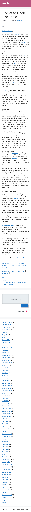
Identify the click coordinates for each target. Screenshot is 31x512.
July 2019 (5, 418)
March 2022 (5, 352)
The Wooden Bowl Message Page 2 (15, 282)
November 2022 (7, 345)
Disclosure (5, 273)
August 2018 (6, 444)
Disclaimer (21, 271)
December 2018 (7, 434)
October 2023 (6, 324)
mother (16, 198)
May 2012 (5, 500)
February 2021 (6, 380)
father (6, 90)
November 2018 (7, 436)
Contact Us (5, 271)
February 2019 (6, 429)
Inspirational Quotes (8, 225)
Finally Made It (8, 284)
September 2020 (7, 390)
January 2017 (6, 492)
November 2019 (7, 413)
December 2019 (7, 411)
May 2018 (5, 451)
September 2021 (7, 363)
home (13, 82)
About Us (13, 271)
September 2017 (7, 472)
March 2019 (5, 426)
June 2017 (5, 479)
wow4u (5, 3)
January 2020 (6, 408)
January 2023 (6, 342)
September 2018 (7, 441)
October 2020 (6, 388)
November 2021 (7, 357)
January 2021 (6, 383)
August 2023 (6, 329)
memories (18, 35)
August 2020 (6, 393)
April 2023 (5, 337)
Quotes (4, 280)
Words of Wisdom (7, 263)
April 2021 (5, 375)
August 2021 (6, 365)
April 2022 (5, 350)
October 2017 (6, 469)
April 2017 (5, 485)
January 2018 (6, 462)
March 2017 (5, 487)
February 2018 (6, 459)
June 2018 (5, 449)
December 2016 (7, 495)
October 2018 (6, 439)
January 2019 (6, 431)
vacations (15, 153)
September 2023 (7, 327)
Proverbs (5, 265)
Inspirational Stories (21, 258)
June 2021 (5, 370)
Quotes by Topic (19, 263)
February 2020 (6, 406)
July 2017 (5, 477)
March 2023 (6, 340)
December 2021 (7, 355)
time (25, 56)
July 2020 (5, 396)
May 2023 (5, 335)
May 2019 (5, 424)
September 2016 (7, 497)
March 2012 (5, 502)
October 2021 (6, 360)
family (15, 63)
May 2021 (5, 373)
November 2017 (7, 467)
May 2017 (5, 482)
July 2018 (5, 446)
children (14, 158)
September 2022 (7, 347)
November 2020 (7, 385)
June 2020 (5, 398)
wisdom (23, 42)
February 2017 (6, 490)
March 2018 (5, 457)
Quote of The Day (14, 265)
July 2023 (5, 332)
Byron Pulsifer (8, 31)
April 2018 (5, 454)
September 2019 (7, 416)
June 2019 (5, 421)
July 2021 (5, 368)
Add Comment (25, 305)
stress (9, 176)
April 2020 (5, 401)
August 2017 (6, 474)
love (27, 197)
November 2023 (7, 322)
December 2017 (7, 464)
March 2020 (6, 403)
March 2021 (5, 378)
